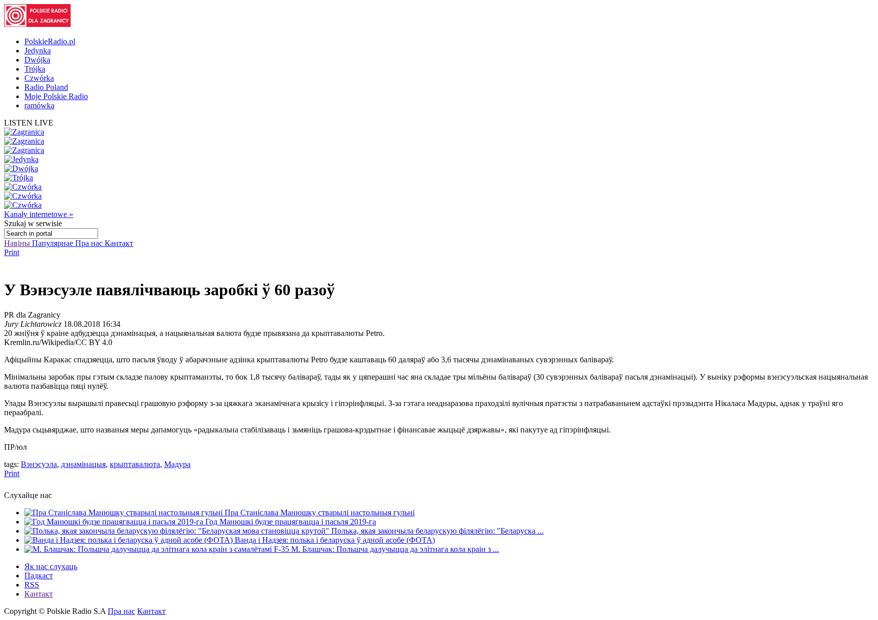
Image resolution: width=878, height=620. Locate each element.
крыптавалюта (135, 464)
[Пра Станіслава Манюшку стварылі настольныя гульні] (124, 512)
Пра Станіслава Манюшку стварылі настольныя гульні (320, 512)
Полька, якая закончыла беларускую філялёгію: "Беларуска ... (437, 530)
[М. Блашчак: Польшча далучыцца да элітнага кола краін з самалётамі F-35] (157, 549)
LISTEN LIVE (28, 122)
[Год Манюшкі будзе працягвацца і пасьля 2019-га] (114, 521)
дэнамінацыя (83, 464)
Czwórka (39, 78)
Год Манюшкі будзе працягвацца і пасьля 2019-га (290, 521)
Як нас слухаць (50, 566)
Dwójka (37, 59)
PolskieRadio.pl (49, 41)
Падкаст (38, 575)
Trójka (34, 69)
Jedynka (37, 50)
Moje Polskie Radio (56, 96)
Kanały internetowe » (38, 214)
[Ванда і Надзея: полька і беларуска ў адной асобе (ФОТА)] (129, 540)
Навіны (18, 243)
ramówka (39, 105)
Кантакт (119, 243)
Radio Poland (46, 87)
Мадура (177, 464)
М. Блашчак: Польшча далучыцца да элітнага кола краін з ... (395, 549)
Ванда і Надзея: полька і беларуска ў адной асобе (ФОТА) (335, 540)
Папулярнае (53, 243)
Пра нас (90, 243)
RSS (31, 584)
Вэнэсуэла (39, 464)
